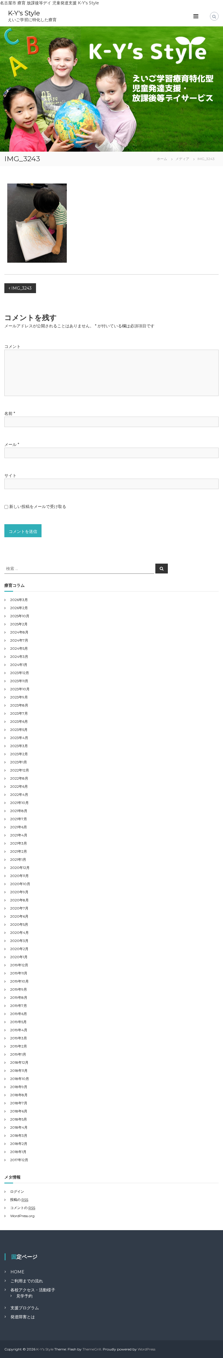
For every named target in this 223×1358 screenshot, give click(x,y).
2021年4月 (18, 835)
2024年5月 (19, 648)
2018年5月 (18, 1119)
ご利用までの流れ (26, 1280)
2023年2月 (19, 754)
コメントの (22, 1208)
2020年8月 (19, 900)
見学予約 (24, 1296)
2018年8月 (19, 1095)
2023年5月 (19, 729)
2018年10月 (19, 1078)
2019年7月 (18, 1005)
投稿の (19, 1199)
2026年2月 (19, 608)
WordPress (146, 1349)
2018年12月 (19, 1062)
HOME (17, 1272)
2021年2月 (18, 851)
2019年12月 (19, 965)
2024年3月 (19, 656)
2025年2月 (19, 624)
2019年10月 (19, 981)
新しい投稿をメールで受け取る (37, 506)
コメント (12, 346)
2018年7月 (18, 1103)
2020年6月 (19, 916)
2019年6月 (18, 1014)
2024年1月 (18, 664)
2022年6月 (19, 786)
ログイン (17, 1191)
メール (11, 444)
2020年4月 (19, 932)
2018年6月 (18, 1111)
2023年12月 (19, 673)
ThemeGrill (91, 1349)
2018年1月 (18, 1152)
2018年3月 (18, 1135)
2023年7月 (19, 713)
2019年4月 (18, 1030)
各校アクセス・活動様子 (32, 1289)
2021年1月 (18, 859)
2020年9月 (19, 892)
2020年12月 (20, 867)
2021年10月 (19, 802)
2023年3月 (19, 746)
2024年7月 (19, 640)
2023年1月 (18, 762)
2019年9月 (18, 989)
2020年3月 (19, 940)
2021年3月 (18, 843)
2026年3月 (19, 600)
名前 (9, 413)
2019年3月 (18, 1038)
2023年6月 (19, 721)
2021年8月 (18, 811)
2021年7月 (18, 819)
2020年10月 (20, 884)
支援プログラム (24, 1307)
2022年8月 (19, 778)
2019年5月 (18, 1022)
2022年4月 (19, 794)
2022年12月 (19, 770)
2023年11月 (19, 681)
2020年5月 (19, 924)
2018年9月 (18, 1087)
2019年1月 (18, 1054)
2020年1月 (19, 957)
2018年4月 (19, 1127)
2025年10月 (19, 616)
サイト (10, 475)
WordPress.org (22, 1216)
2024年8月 (19, 632)
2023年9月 (19, 697)
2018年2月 (18, 1143)
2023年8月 (19, 705)
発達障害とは (22, 1316)
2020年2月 (19, 949)
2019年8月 (18, 997)
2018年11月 (19, 1070)
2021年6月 (18, 827)
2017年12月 (19, 1160)
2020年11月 (19, 876)
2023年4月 (19, 738)
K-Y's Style (24, 13)
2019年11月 (18, 973)
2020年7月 (19, 908)
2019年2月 (18, 1046)
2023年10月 (20, 689)
